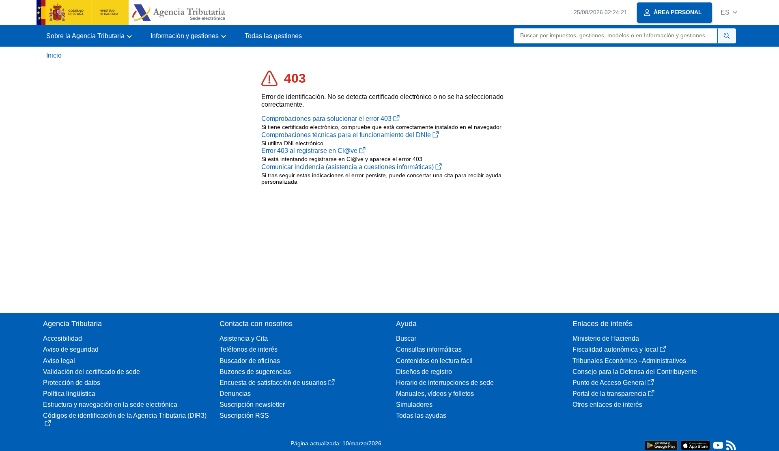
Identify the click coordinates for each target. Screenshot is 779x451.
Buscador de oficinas (249, 360)
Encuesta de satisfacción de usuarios (273, 382)
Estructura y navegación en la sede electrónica (110, 404)
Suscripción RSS (244, 415)
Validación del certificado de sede (91, 371)
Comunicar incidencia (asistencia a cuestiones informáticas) (347, 166)
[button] (728, 12)
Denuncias (235, 393)
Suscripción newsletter (252, 404)
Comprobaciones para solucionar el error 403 (326, 118)
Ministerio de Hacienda (605, 338)
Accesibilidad (62, 338)
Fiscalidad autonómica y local (615, 349)
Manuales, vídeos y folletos (435, 393)
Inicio (54, 55)
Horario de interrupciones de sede (445, 382)
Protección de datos (71, 382)
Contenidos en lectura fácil (434, 360)
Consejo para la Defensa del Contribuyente (634, 371)
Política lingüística (69, 393)
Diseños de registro (424, 371)
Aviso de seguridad (71, 349)
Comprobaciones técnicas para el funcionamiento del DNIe (346, 134)
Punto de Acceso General (609, 382)
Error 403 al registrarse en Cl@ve (309, 150)
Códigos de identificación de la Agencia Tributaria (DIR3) (125, 415)
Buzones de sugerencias (255, 371)
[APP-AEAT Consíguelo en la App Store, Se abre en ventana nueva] (695, 444)
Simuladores (414, 404)
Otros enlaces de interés (607, 404)
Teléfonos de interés (248, 349)
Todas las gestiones (273, 35)
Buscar (406, 338)
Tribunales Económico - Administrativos (629, 360)
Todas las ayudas (421, 415)
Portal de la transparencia (609, 393)
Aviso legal (59, 360)
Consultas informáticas (429, 349)
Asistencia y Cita (243, 338)
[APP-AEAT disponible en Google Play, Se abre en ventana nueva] (661, 444)
